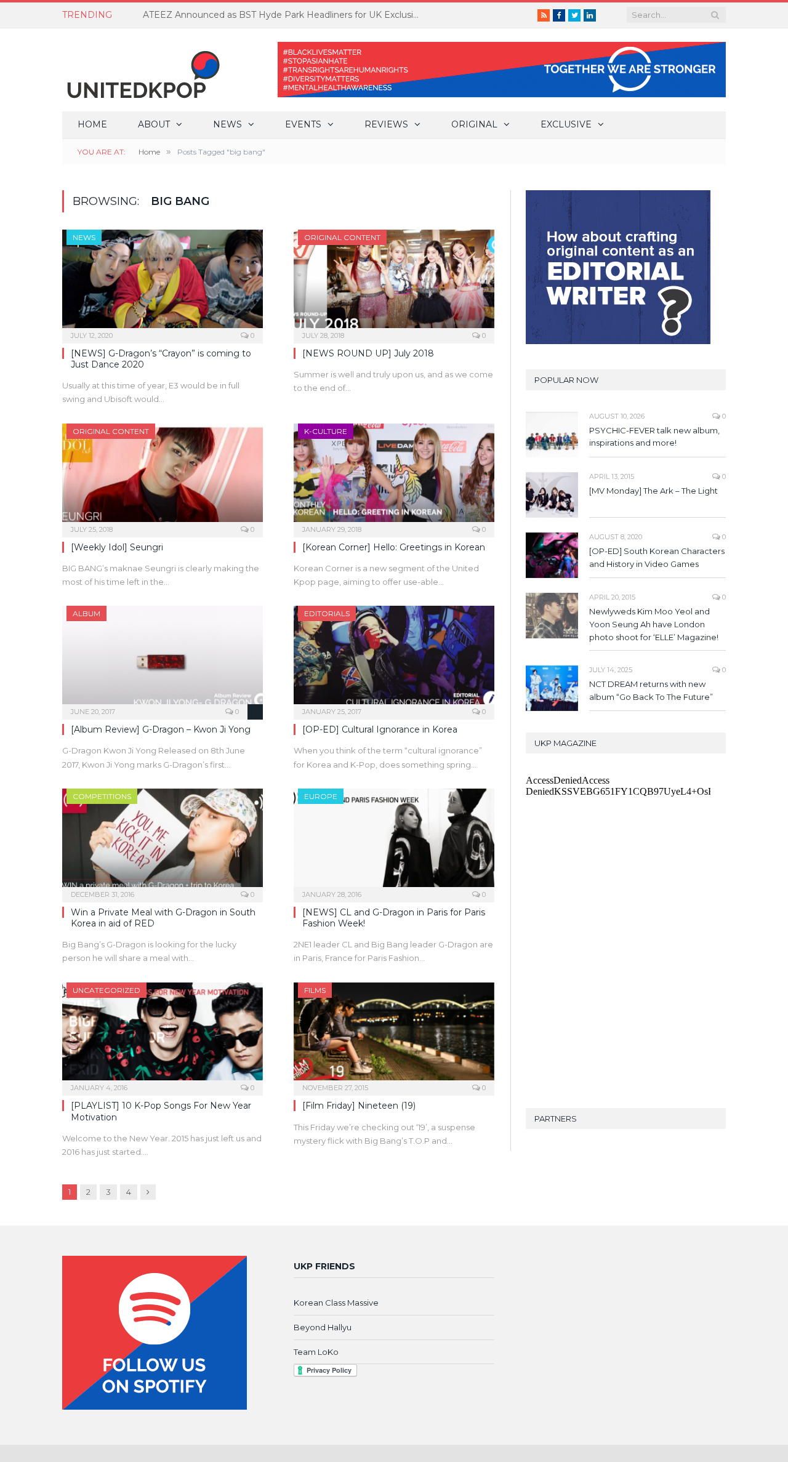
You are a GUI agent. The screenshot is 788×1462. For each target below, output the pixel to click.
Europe (320, 796)
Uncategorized (106, 990)
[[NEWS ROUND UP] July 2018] (394, 282)
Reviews (386, 124)
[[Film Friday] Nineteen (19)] (394, 1035)
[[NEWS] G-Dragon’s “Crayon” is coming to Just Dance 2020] (162, 282)
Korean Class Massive (336, 1302)
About (154, 124)
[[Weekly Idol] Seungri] (162, 476)
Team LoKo (316, 1352)
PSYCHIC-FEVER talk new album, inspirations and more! (654, 436)
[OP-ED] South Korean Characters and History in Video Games (657, 557)
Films (315, 990)
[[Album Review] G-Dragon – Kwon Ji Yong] (162, 659)
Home (92, 124)
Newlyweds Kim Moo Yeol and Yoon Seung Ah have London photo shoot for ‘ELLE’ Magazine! (653, 624)
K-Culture (325, 431)
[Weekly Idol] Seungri (117, 547)
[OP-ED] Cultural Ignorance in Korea (379, 729)
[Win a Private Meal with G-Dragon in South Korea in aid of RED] (162, 841)
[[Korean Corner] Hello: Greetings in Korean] (394, 476)
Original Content (342, 237)
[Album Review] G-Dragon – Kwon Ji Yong (161, 729)
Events (303, 124)
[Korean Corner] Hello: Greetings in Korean (393, 547)
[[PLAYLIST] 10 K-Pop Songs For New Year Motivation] (162, 1035)
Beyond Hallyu (323, 1327)
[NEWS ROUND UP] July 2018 (368, 353)
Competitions (102, 796)
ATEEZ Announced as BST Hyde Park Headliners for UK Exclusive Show (284, 14)
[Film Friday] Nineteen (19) (359, 1105)
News (227, 124)
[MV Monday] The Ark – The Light (653, 491)
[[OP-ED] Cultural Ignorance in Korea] (394, 659)
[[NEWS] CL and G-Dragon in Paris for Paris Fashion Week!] (394, 841)
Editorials (327, 613)
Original (474, 124)
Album (86, 613)
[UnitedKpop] (141, 70)
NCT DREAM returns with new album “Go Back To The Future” (651, 690)
